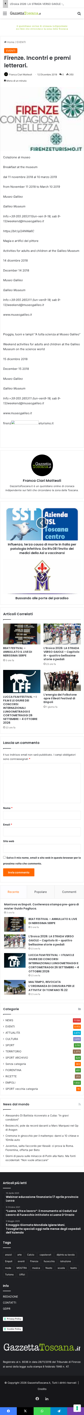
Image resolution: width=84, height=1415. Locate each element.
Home (10, 42)
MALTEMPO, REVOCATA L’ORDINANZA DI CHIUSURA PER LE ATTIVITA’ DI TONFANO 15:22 (51, 986)
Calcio (30, 1254)
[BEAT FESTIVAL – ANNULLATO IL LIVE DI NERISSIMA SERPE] (21, 634)
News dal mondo (16, 1104)
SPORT (9, 1045)
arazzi (8, 1254)
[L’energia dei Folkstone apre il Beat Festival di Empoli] (62, 680)
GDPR (6, 1308)
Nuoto (49, 1267)
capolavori (45, 1254)
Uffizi (22, 1274)
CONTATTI (9, 1302)
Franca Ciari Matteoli (20, 74)
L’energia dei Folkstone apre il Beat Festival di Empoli (60, 698)
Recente (13, 892)
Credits (42, 1388)
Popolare (40, 892)
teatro (73, 1267)
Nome (8, 808)
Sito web (8, 841)
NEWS (9, 1020)
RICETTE (11, 1076)
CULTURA (11, 1039)
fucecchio (49, 1261)
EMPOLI (10, 1082)
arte (19, 1254)
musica (36, 1267)
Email (7, 824)
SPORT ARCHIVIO (16, 1057)
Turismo (9, 1274)
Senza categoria (15, 1063)
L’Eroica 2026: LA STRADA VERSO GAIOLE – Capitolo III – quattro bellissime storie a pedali (62, 653)
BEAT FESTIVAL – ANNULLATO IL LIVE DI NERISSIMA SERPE (17, 651)
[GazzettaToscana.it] (25, 13)
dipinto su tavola (66, 1254)
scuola (61, 1267)
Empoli (8, 1261)
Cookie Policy (14, 1329)
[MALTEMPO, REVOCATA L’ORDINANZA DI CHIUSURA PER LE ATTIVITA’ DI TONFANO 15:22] (15, 987)
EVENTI (21, 42)
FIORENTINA (13, 1070)
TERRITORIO (13, 1051)
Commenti (69, 892)
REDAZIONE (10, 1296)
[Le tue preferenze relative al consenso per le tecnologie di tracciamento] (77, 1408)
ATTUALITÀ (12, 1032)
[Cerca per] (79, 14)
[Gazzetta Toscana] (42, 26)
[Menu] (5, 14)
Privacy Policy (14, 1318)
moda (8, 1267)
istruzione (65, 1261)
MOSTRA (22, 1267)
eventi (21, 1261)
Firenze (34, 1261)
